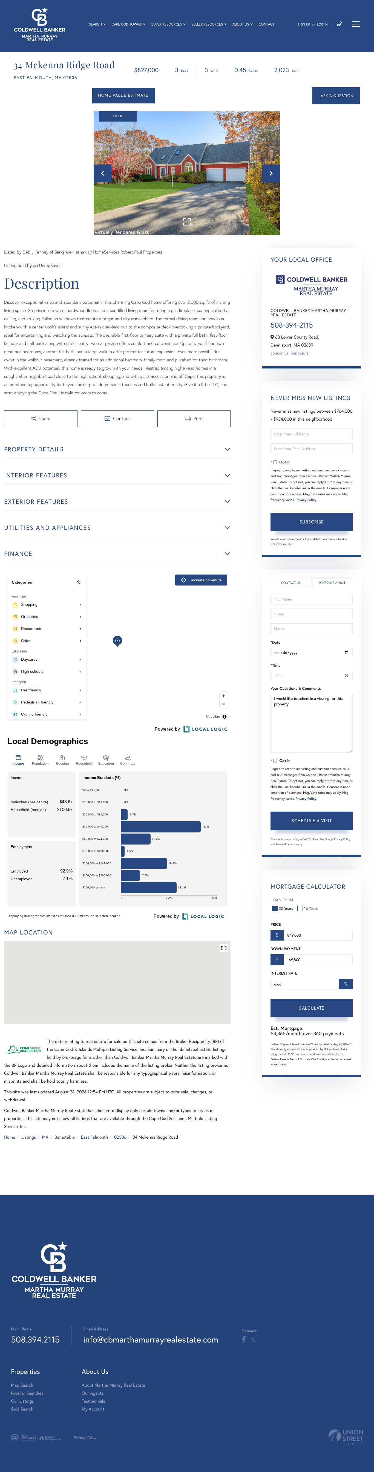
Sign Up (304, 24)
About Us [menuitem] (240, 24)
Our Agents (300, 353)
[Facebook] (244, 1339)
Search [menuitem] (95, 24)
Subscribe (312, 522)
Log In (322, 24)
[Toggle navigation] (356, 24)
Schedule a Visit (332, 583)
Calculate (311, 1008)
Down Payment (285, 948)
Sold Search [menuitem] (22, 1409)
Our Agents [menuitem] (93, 1393)
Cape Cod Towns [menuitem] (126, 24)
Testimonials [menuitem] (93, 1401)
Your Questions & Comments (296, 688)
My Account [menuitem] (93, 1409)
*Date (275, 642)
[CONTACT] (336, 95)
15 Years (311, 908)
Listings (28, 1137)
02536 (120, 1137)
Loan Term (282, 899)
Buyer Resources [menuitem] (166, 24)
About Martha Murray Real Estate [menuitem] (113, 1385)
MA (45, 1137)
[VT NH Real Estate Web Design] (346, 1437)
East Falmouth (94, 1137)
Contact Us (279, 353)
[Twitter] (252, 1339)
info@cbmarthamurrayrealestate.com (150, 1339)
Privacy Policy (306, 500)
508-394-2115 (292, 325)
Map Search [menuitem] (22, 1385)
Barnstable (64, 1137)
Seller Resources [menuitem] (207, 24)
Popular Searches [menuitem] (27, 1393)
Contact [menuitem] (267, 24)
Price (276, 924)
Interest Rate (284, 973)
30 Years (286, 908)
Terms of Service (285, 844)
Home (9, 1137)
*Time (275, 665)
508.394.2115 (35, 1339)
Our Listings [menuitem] (22, 1401)
